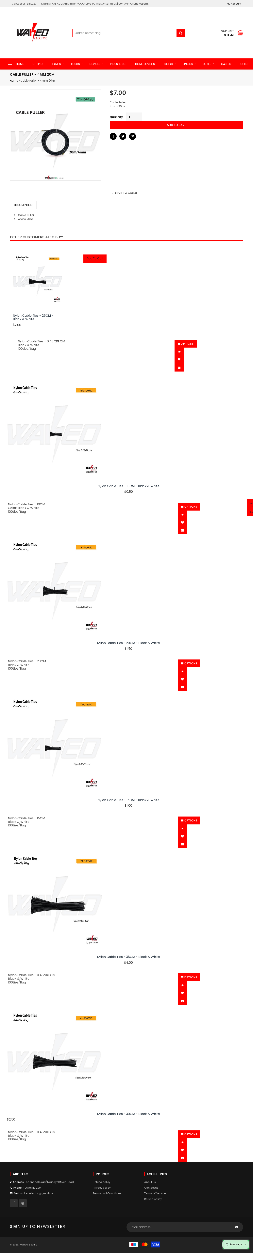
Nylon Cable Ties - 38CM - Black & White (128, 957)
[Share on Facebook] (113, 136)
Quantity (116, 117)
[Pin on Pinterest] (132, 136)
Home (14, 81)
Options (187, 343)
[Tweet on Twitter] (122, 136)
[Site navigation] (10, 63)
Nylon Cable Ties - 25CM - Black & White (33, 317)
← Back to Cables (124, 193)
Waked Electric (28, 1244)
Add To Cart (95, 258)
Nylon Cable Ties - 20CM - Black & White (128, 643)
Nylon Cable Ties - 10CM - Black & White (128, 486)
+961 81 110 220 (32, 1188)
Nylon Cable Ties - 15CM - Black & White (128, 800)
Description (23, 205)
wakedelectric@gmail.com (37, 1193)
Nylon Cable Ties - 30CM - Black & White (128, 1114)
